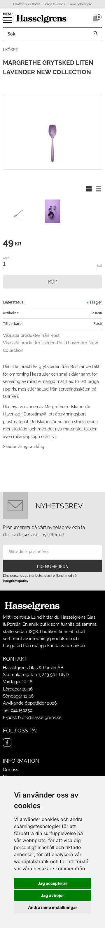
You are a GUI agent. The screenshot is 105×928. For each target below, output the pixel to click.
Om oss (10, 769)
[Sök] (95, 33)
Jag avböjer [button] (52, 895)
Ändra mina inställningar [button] (52, 907)
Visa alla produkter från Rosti (31, 335)
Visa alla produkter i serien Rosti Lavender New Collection (50, 346)
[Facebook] (7, 742)
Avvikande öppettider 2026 (30, 703)
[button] (8, 22)
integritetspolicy (15, 581)
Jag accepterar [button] (52, 883)
